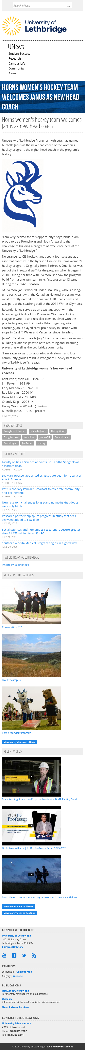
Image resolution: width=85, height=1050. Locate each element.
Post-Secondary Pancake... (17, 733)
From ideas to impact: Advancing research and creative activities (39, 897)
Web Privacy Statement (60, 1046)
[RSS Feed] (35, 956)
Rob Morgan (10, 443)
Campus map (24, 971)
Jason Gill (45, 437)
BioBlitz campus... (12, 680)
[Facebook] (15, 956)
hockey (41, 443)
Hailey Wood (58, 431)
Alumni (13, 73)
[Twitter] (25, 956)
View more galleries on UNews (19, 742)
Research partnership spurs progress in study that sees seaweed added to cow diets (39, 518)
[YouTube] (5, 956)
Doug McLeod (11, 437)
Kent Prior (29, 437)
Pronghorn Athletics (15, 431)
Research (14, 59)
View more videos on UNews (18, 906)
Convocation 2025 (12, 627)
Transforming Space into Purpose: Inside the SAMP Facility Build (39, 799)
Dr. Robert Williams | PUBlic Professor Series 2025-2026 (34, 848)
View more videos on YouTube (19, 912)
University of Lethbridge (16, 935)
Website (18, 976)
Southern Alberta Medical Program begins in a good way (39, 543)
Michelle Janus (38, 431)
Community (16, 68)
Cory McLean (62, 437)
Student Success (19, 54)
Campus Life (16, 64)
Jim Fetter (27, 443)
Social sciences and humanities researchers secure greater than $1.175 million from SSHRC (41, 531)
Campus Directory (12, 946)
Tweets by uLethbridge (15, 564)
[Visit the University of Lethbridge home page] (34, 35)
